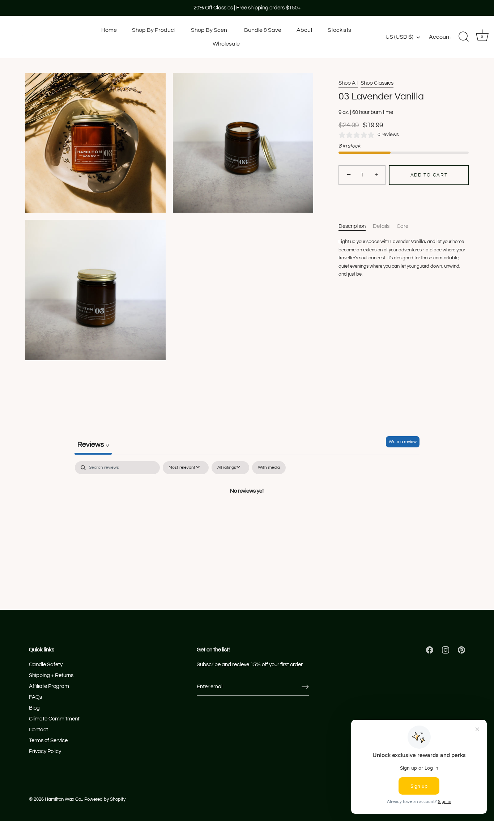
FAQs (35, 697)
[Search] (464, 37)
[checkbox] (269, 467)
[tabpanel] (247, 515)
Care (402, 226)
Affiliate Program (49, 686)
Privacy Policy (45, 751)
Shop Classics (377, 83)
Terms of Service (48, 740)
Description (352, 226)
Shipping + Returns (51, 675)
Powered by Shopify (104, 799)
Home (109, 30)
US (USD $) (399, 37)
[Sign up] (305, 686)
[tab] (355, 226)
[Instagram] (445, 649)
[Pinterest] (461, 649)
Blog (34, 708)
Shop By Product (154, 30)
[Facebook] (429, 649)
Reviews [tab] (93, 444)
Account (440, 37)
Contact (38, 729)
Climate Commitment (54, 719)
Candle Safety (46, 664)
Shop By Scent (210, 30)
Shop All (348, 83)
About (304, 30)
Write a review (403, 441)
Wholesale (226, 44)
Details (381, 226)
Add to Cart (429, 175)
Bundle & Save (262, 30)
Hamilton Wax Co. (63, 799)
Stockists (339, 30)
